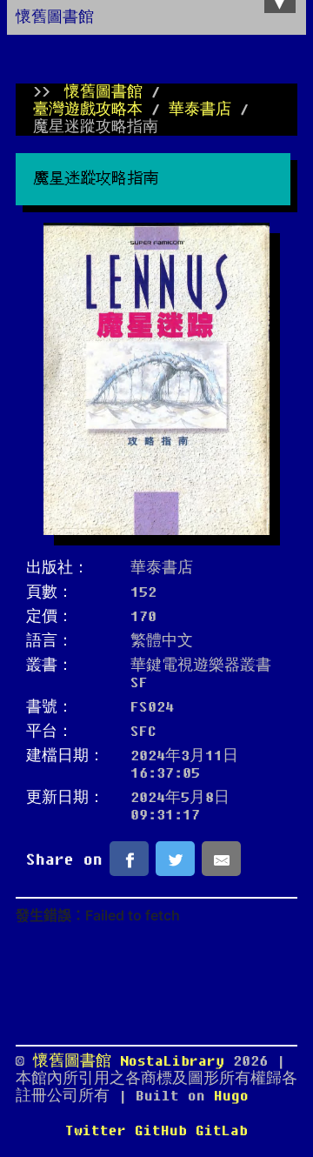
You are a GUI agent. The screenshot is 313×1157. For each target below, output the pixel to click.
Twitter (95, 1131)
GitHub (161, 1131)
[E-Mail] (221, 858)
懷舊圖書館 (55, 17)
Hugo (231, 1096)
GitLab (222, 1131)
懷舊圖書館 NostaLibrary (133, 1061)
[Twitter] (175, 858)
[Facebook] (129, 858)
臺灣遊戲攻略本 (88, 109)
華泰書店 (200, 109)
